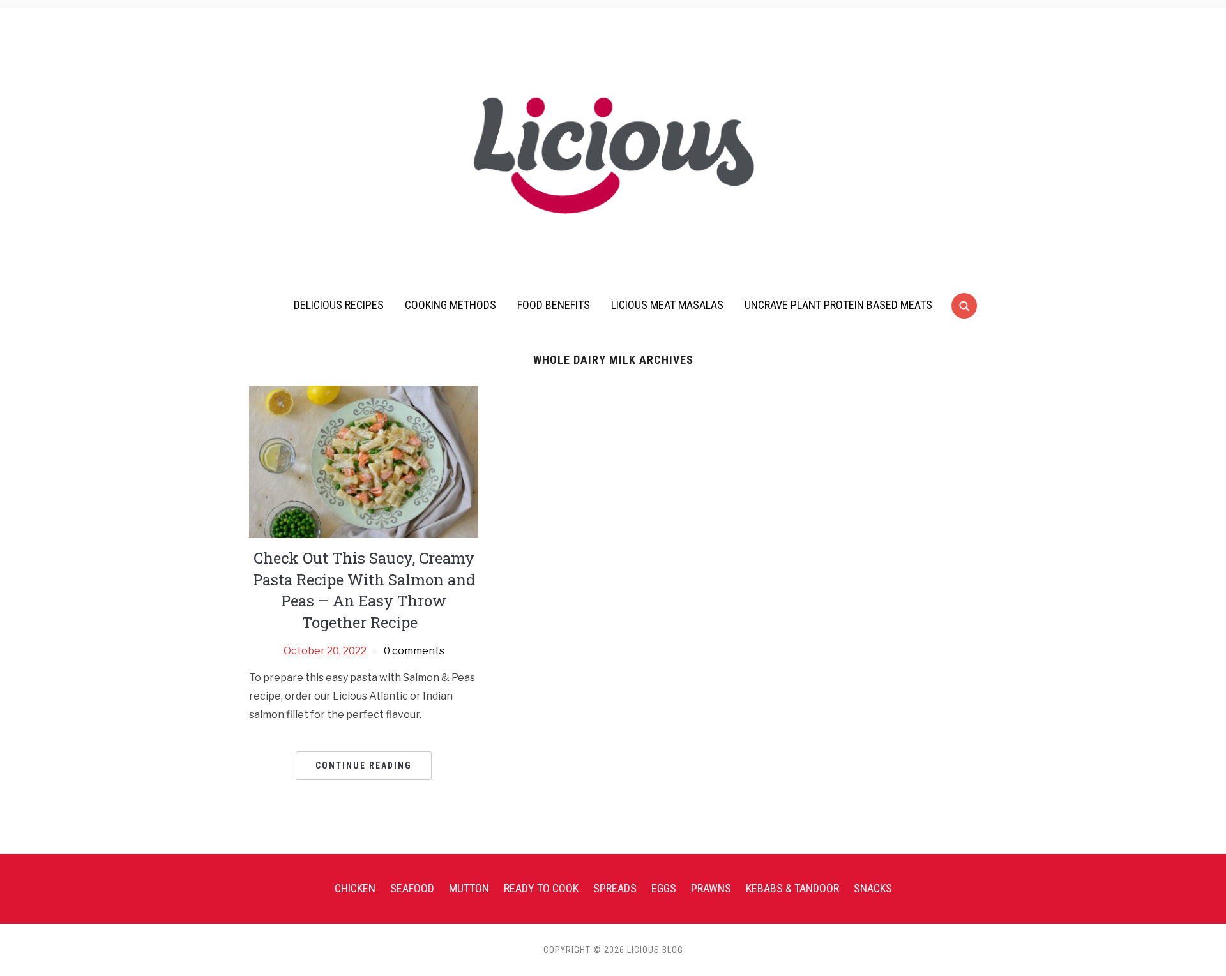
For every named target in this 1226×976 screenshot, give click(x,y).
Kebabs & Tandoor (792, 888)
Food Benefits (553, 305)
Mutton (469, 888)
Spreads (615, 888)
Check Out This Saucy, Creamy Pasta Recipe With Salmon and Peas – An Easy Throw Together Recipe (364, 590)
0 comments (414, 651)
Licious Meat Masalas (667, 305)
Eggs (663, 888)
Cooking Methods (450, 305)
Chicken (355, 888)
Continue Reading (363, 765)
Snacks (873, 888)
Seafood (412, 888)
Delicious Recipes (339, 305)
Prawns (711, 888)
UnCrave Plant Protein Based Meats (838, 305)
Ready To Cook (541, 888)
